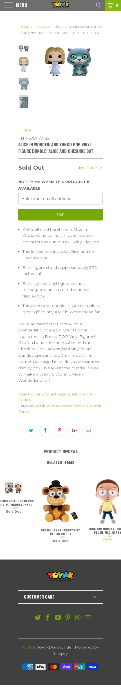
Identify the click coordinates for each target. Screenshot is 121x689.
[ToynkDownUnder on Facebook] (48, 618)
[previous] (38, 82)
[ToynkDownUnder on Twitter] (38, 618)
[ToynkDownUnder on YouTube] (58, 618)
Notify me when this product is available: (54, 184)
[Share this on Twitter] (31, 430)
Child (87, 406)
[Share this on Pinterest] (60, 430)
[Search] (98, 5)
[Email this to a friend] (88, 430)
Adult (40, 406)
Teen (97, 406)
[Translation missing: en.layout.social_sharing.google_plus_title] (74, 430)
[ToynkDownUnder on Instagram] (78, 618)
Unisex (23, 412)
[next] (97, 82)
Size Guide (87, 167)
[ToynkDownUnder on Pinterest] (68, 618)
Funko (24, 130)
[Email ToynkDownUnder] (88, 618)
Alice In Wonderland (64, 406)
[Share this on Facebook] (45, 430)
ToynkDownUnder (55, 647)
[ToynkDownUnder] (60, 5)
